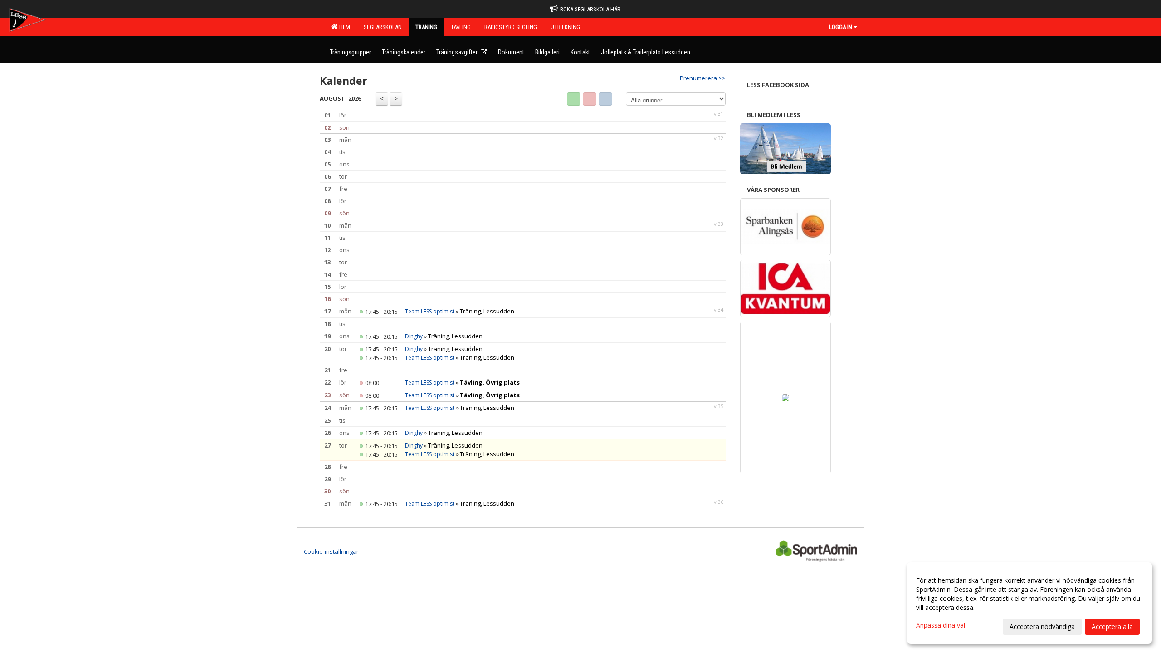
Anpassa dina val (940, 625)
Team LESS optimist (429, 311)
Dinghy (414, 336)
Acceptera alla (1112, 626)
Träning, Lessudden (487, 311)
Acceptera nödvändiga (1042, 626)
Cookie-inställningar (331, 551)
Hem (343, 27)
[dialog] (1029, 603)
